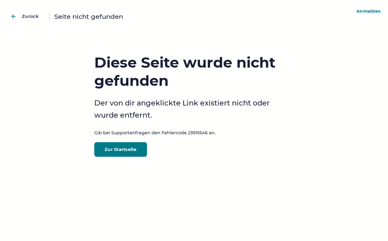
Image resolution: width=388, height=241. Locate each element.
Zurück (30, 16)
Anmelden (368, 11)
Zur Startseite (121, 149)
